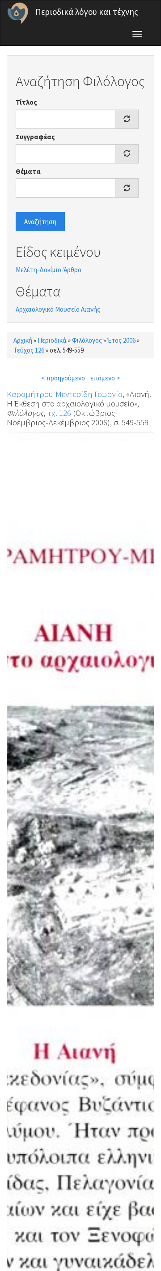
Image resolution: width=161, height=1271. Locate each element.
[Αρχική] (18, 13)
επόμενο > (105, 378)
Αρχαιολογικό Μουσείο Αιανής (58, 309)
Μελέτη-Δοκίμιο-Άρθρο (48, 269)
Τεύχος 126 (28, 350)
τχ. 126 (59, 412)
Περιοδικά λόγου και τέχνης (86, 11)
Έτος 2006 (121, 340)
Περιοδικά (52, 340)
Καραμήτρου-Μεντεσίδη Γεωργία (65, 393)
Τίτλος (26, 102)
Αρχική (22, 340)
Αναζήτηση (40, 221)
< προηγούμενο (63, 378)
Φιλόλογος (87, 340)
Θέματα (28, 171)
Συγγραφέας (35, 136)
